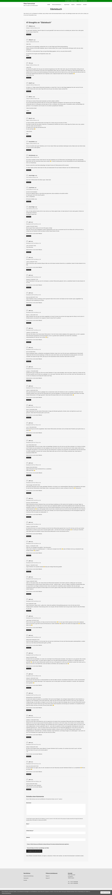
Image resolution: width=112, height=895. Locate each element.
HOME (48, 4)
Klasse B (47, 878)
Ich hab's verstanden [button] (105, 892)
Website (28, 837)
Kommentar (28, 802)
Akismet (81, 818)
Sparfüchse (66, 4)
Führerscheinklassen (56, 4)
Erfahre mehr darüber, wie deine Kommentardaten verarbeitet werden (68, 855)
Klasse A (48, 876)
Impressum (26, 878)
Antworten (29, 34)
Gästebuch (78, 4)
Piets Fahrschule (29, 3)
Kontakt (85, 4)
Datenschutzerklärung (28, 876)
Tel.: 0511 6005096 (83, 0)
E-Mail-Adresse (30, 830)
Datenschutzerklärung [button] (6, 893)
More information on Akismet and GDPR (38, 820)
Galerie (72, 4)
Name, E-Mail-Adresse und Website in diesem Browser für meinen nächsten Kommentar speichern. (48, 844)
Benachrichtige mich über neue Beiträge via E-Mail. (38, 847)
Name (27, 823)
